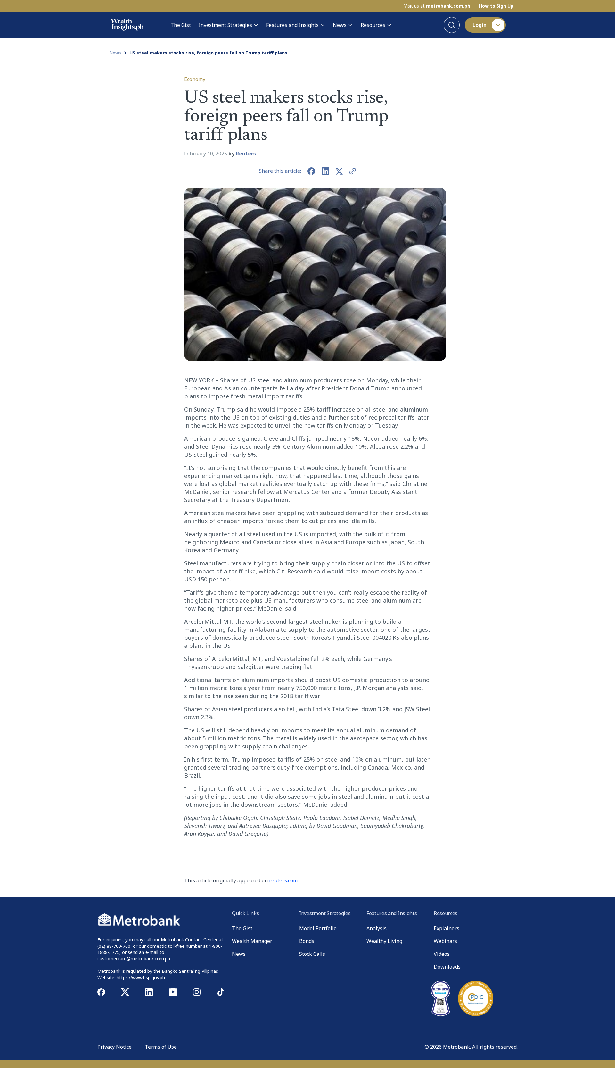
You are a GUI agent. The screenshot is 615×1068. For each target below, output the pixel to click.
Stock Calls (312, 953)
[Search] (452, 25)
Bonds (306, 941)
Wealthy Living (384, 941)
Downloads (447, 966)
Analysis (376, 928)
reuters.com (283, 880)
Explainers (446, 928)
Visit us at (437, 6)
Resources (373, 25)
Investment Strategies (225, 25)
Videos (442, 953)
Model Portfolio (318, 928)
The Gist (180, 25)
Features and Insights (292, 25)
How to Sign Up (496, 6)
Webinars (445, 941)
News (340, 25)
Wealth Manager (252, 941)
